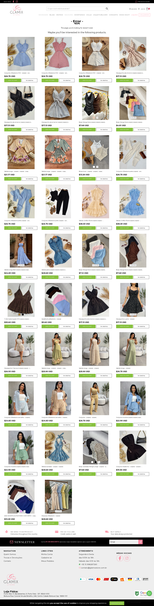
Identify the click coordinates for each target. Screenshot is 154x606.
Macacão (69, 15)
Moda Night (124, 15)
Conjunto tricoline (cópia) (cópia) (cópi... (129, 417)
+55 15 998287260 (89, 564)
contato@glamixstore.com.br (94, 568)
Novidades (43, 15)
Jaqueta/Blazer (100, 15)
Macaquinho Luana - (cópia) (125, 319)
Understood (117, 603)
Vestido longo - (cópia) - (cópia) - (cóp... (16, 171)
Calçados (144, 15)
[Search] (107, 9)
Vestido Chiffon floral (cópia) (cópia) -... (91, 220)
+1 (99, 462)
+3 (97, 117)
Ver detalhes (29, 80)
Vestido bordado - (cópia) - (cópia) (52, 466)
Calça (89, 15)
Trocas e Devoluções (13, 558)
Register (134, 9)
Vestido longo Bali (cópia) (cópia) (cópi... (17, 270)
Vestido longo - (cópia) (123, 368)
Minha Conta (47, 554)
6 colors (133, 117)
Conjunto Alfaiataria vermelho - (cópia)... (17, 417)
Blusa (52, 15)
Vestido (59, 15)
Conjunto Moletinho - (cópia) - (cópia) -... (129, 466)
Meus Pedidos (47, 561)
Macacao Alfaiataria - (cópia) (51, 516)
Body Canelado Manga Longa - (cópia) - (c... (93, 466)
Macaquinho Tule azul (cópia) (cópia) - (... (17, 368)
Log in (143, 9)
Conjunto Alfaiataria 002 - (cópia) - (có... (17, 73)
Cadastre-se (46, 558)
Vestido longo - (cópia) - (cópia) (89, 368)
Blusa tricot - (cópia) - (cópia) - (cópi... (91, 171)
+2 (97, 167)
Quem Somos (10, 554)
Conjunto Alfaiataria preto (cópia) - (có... (129, 171)
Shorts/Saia (79, 15)
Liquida (134, 15)
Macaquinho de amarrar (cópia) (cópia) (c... (130, 73)
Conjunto (113, 15)
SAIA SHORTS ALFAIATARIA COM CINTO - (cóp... (20, 516)
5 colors (58, 511)
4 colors (96, 265)
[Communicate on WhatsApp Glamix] (149, 593)
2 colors (21, 265)
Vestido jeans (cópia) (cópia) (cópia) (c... (54, 270)
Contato (7, 561)
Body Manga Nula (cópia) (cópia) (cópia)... (92, 122)
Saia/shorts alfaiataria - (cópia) (51, 319)
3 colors (133, 314)
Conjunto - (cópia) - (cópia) (87, 417)
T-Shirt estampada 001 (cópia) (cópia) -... (17, 319)
